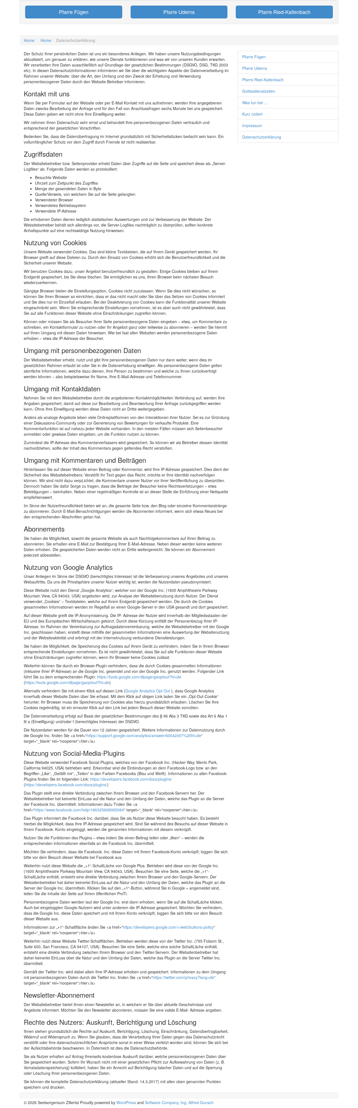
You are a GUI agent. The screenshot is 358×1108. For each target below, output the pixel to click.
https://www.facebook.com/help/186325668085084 (79, 809)
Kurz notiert (252, 114)
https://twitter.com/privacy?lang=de (183, 977)
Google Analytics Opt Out (147, 691)
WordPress (126, 1102)
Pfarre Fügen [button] (73, 11)
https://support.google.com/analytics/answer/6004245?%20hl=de (144, 735)
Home (29, 40)
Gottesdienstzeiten (258, 91)
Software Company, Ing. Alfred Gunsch (179, 1102)
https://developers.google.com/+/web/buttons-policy (168, 927)
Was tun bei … (255, 102)
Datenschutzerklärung (261, 137)
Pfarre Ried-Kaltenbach (263, 79)
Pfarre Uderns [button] (179, 11)
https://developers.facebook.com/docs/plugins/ (131, 779)
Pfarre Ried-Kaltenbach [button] (284, 11)
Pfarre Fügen (254, 56)
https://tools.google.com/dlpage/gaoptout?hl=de (139, 677)
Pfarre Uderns (254, 68)
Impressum (252, 125)
